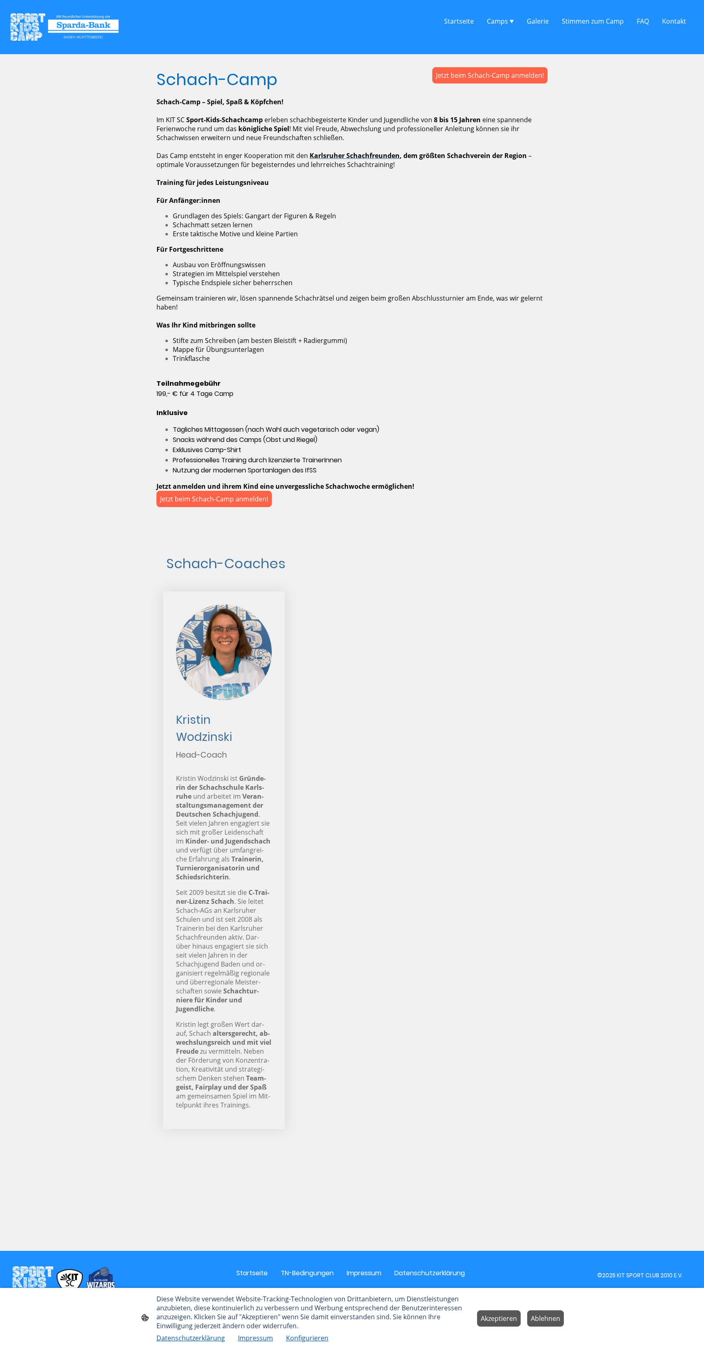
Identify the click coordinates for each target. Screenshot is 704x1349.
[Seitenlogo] (64, 27)
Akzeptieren (499, 1318)
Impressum (255, 1338)
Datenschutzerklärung (190, 1338)
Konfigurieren (307, 1338)
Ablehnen (545, 1318)
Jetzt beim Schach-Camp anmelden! (490, 75)
